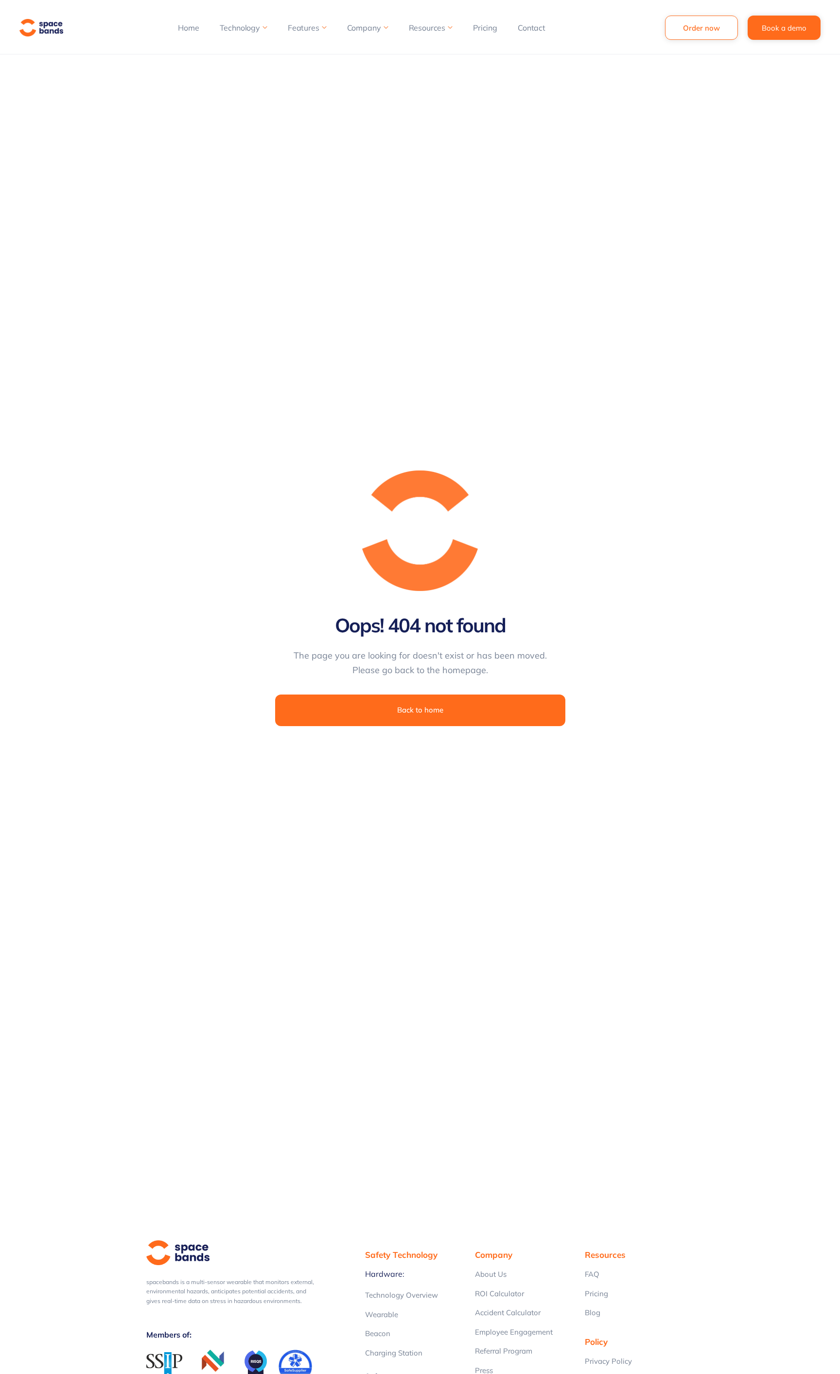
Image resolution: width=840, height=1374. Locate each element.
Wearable (381, 1314)
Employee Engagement (514, 1332)
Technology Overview (401, 1295)
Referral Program (503, 1351)
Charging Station (393, 1352)
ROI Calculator (499, 1293)
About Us (491, 1274)
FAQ (592, 1274)
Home (188, 28)
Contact (531, 28)
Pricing (485, 28)
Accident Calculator (508, 1312)
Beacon (377, 1333)
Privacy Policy (608, 1361)
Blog (592, 1312)
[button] (243, 27)
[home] (43, 27)
